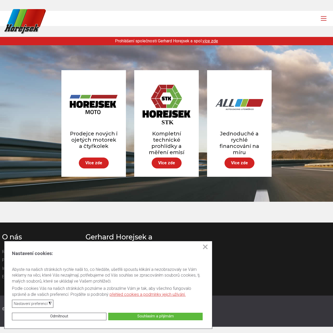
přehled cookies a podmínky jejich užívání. (148, 294)
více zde (210, 40)
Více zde (93, 162)
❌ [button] (205, 247)
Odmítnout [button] (59, 316)
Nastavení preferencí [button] (33, 304)
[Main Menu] (323, 18)
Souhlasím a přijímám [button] (155, 316)
